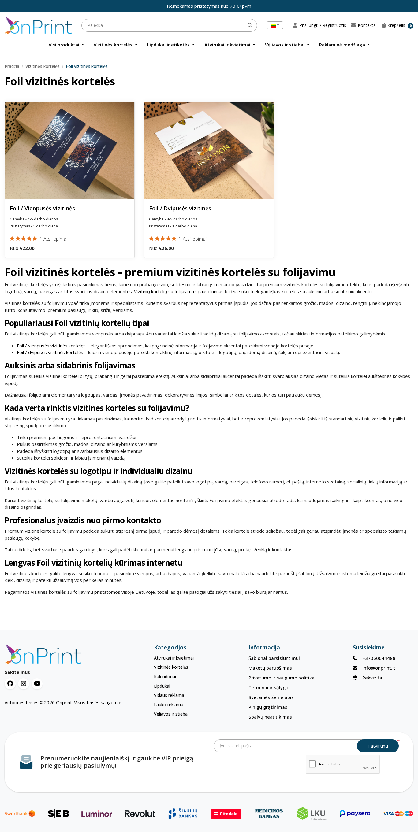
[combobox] (275, 25)
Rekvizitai (372, 678)
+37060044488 (378, 658)
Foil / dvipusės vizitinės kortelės (50, 352)
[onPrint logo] (65, 654)
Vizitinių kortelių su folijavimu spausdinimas (179, 291)
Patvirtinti (378, 746)
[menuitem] (66, 44)
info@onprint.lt (378, 668)
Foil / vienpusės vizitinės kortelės (52, 345)
